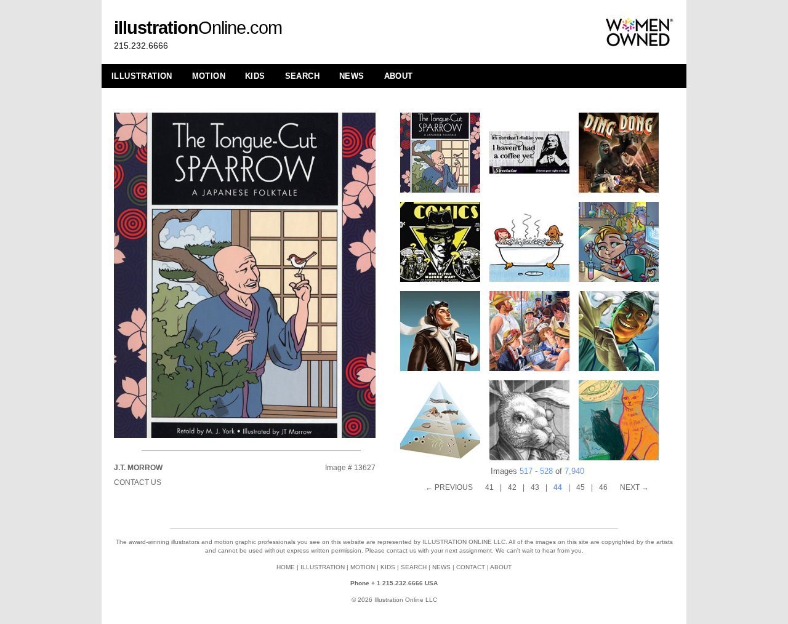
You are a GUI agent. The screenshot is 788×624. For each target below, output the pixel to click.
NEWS (351, 76)
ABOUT (398, 76)
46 (603, 487)
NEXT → (634, 487)
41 (489, 487)
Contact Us (137, 482)
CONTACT (470, 567)
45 (580, 487)
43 (535, 487)
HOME (285, 567)
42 (512, 487)
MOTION (208, 76)
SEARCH (302, 76)
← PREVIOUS (449, 487)
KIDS (255, 76)
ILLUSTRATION (141, 76)
